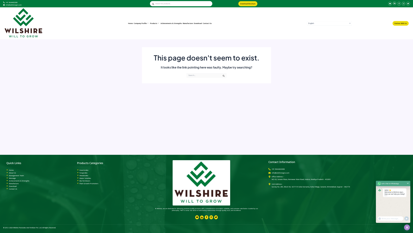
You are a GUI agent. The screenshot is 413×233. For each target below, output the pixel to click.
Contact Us (207, 23)
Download (198, 23)
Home (130, 23)
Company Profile (140, 23)
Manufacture (188, 23)
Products (153, 23)
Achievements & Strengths (171, 23)
